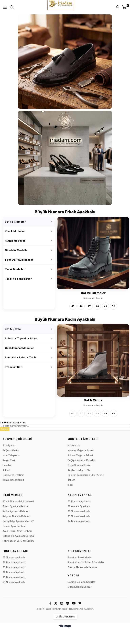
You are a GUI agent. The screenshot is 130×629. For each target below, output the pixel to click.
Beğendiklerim (11, 450)
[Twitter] (55, 603)
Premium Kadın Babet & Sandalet (86, 562)
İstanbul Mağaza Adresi (81, 450)
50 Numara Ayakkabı (14, 582)
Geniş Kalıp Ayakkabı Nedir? (18, 521)
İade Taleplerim (11, 455)
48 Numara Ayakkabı (14, 572)
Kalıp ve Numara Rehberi (16, 516)
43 (97, 413)
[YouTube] (73, 603)
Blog (70, 484)
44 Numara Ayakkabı (79, 521)
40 (72, 413)
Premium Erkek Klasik (79, 557)
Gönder (5, 429)
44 (105, 413)
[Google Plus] (67, 603)
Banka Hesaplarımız (13, 479)
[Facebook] (50, 603)
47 (89, 306)
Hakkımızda (74, 445)
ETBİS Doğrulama (65, 616)
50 (113, 306)
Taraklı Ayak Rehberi (14, 526)
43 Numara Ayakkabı (79, 516)
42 (89, 413)
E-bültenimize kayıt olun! (12, 422)
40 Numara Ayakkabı (79, 501)
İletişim (6, 470)
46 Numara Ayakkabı (14, 562)
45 (72, 306)
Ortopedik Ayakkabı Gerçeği (18, 535)
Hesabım (7, 465)
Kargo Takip (9, 460)
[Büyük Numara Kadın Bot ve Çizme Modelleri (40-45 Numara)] (93, 360)
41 (81, 413)
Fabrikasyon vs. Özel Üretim (18, 540)
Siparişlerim (9, 445)
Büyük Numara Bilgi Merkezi (18, 501)
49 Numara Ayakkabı (14, 577)
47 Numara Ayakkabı (14, 567)
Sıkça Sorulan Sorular (79, 465)
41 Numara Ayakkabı (79, 506)
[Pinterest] (80, 603)
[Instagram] (61, 603)
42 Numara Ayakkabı (79, 511)
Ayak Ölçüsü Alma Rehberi (17, 531)
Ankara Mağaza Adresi (80, 455)
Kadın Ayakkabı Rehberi (16, 511)
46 (81, 306)
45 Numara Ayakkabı (14, 557)
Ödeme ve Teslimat (13, 474)
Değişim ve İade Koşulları (81, 460)
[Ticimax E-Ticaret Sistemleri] (65, 626)
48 (97, 306)
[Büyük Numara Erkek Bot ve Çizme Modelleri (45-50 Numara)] (93, 253)
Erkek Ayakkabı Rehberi (16, 506)
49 (105, 306)
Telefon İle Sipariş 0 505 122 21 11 (86, 474)
